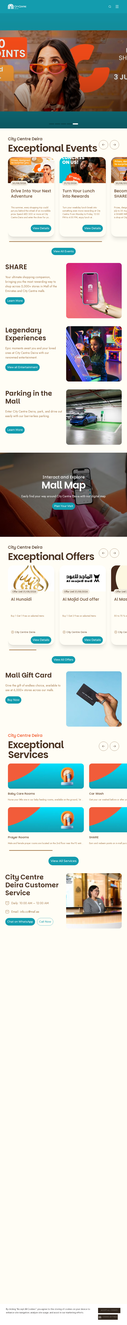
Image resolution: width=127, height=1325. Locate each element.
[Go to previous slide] (103, 144)
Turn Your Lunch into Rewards (79, 193)
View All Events (63, 251)
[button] (108, 1317)
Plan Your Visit (63, 506)
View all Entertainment (22, 367)
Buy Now (13, 699)
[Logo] (17, 6)
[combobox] (109, 6)
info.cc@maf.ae (29, 912)
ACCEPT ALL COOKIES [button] (109, 1310)
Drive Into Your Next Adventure (31, 193)
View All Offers (63, 659)
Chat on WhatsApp (20, 921)
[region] (63, 70)
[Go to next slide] (114, 144)
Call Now (45, 921)
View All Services (63, 861)
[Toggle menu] (117, 7)
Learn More (15, 300)
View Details (41, 228)
